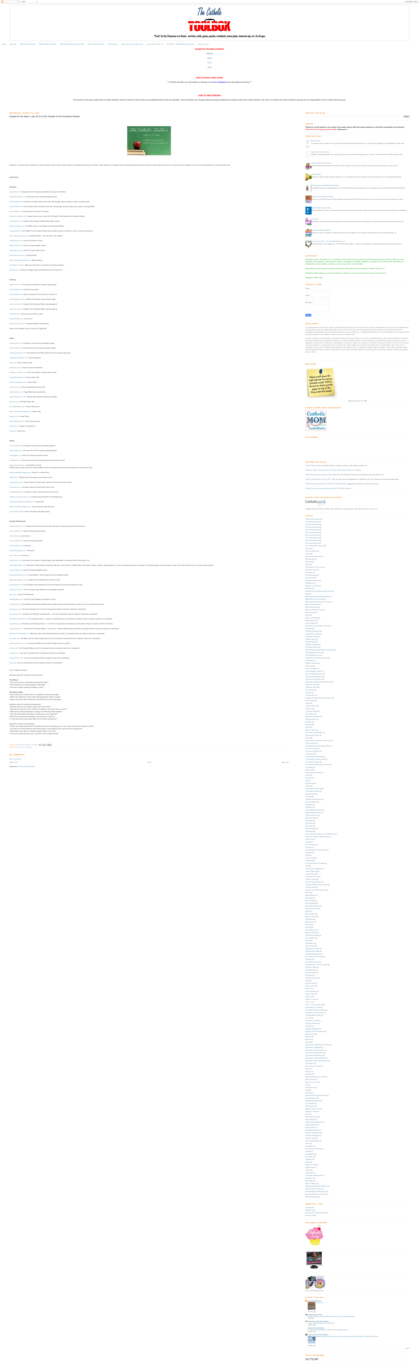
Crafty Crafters (112, 44)
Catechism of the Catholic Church (317, 626)
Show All (407, 1348)
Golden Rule (309, 783)
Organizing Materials (312, 954)
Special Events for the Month (315, 1095)
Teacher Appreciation (312, 1133)
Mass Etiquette (310, 903)
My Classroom (310, 930)
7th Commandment (312, 538)
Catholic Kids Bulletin (316, 1328)
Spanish (308, 1093)
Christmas (308, 666)
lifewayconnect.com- (16, 658)
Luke (209, 63)
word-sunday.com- (15, 211)
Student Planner (311, 1125)
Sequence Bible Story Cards (315, 1077)
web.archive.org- (15, 387)
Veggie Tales (309, 1167)
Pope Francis (310, 983)
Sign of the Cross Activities (320, 152)
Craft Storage (310, 700)
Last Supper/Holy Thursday (314, 863)
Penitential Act (310, 970)
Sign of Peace (310, 1079)
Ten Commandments (312, 1149)
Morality (308, 924)
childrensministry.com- (17, 226)
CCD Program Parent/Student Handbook (325, 185)
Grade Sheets (310, 794)
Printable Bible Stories (313, 1015)
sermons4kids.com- (16, 201)
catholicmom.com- (15, 284)
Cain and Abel (310, 623)
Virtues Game (316, 141)
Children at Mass (311, 663)
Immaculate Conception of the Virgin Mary (319, 834)
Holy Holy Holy (310, 818)
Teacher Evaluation (312, 1135)
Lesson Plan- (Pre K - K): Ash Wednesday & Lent (328, 241)
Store (307, 1114)
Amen (307, 564)
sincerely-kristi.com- (16, 589)
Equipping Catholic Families (318, 1321)
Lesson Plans (310, 874)
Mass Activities (310, 895)
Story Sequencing (311, 1117)
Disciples (308, 722)
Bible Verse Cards (311, 607)
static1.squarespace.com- (18, 382)
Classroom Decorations (313, 679)
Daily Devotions (310, 719)
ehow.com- (13, 363)
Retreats (308, 1037)
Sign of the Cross (311, 1082)
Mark (209, 58)
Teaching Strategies (312, 1141)
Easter (307, 727)
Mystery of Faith (311, 933)
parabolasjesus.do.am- (17, 299)
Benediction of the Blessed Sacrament (318, 591)
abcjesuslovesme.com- (17, 526)
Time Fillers (309, 1157)
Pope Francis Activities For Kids (322, 196)
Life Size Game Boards (313, 882)
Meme (307, 911)
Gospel (307, 786)
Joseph (307, 842)
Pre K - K (308, 1002)
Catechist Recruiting (312, 634)
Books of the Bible (311, 618)
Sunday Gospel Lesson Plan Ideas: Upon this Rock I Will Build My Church (331, 1316)
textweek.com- (14, 270)
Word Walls (309, 1181)
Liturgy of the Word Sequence (315, 890)
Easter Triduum (310, 730)
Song (307, 1090)
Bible (307, 594)
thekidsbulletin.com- (16, 599)
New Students (310, 938)
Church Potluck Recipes (96, 44)
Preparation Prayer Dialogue (315, 1010)
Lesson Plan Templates (313, 868)
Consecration (310, 695)
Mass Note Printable (312, 906)
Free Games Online (312, 762)
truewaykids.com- (15, 231)
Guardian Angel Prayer (313, 799)
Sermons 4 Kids (310, 1215)
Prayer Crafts (310, 994)
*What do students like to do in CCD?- (318, 479)
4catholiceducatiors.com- (18, 197)
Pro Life (308, 1018)
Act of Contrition (310, 551)
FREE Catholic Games (27, 44)
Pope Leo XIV (310, 986)
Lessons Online (310, 879)
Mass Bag (308, 898)
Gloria (307, 775)
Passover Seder (310, 967)
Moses (307, 927)
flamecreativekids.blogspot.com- (20, 260)
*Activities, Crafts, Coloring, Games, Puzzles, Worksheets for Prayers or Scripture (333, 470)
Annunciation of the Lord (313, 567)
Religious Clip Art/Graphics (314, 1031)
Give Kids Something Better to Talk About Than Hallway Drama (328, 1330)
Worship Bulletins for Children (315, 1194)
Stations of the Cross (312, 1109)
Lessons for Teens (311, 876)
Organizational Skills (312, 951)
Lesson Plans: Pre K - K (154, 44)
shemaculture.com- (16, 585)
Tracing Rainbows (314, 1301)
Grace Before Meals (312, 791)
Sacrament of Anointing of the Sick (317, 1045)
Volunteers (309, 1178)
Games (307, 770)
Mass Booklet (310, 900)
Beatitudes (309, 583)
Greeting (308, 796)
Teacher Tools (310, 1138)
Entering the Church (312, 735)
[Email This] (42, 745)
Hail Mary (308, 804)
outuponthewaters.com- (17, 377)
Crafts (307, 703)
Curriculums (309, 714)
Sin (306, 1085)
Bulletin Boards (310, 620)
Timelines (308, 1159)
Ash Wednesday (311, 575)
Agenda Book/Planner (312, 556)
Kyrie (307, 855)
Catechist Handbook (312, 631)
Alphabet (308, 562)
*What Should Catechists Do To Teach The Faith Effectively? (326, 484)
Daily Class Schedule (312, 716)
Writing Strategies (311, 1197)
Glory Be (308, 778)
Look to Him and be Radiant (318, 1334)
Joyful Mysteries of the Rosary (315, 850)
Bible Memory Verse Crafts (314, 599)
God (306, 780)
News (307, 940)
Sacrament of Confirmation (314, 1050)
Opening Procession (312, 949)
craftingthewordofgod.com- (18, 358)
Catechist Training (311, 636)
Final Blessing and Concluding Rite (317, 746)
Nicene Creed (310, 946)
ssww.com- (13, 431)
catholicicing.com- (15, 367)
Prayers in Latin (310, 999)
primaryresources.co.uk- (17, 643)
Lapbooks (308, 860)
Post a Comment (15, 759)
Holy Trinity (309, 823)
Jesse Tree (309, 839)
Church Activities (311, 668)
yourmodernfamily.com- (17, 406)
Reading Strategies (312, 1029)
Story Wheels (310, 1119)
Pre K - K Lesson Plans (313, 1005)
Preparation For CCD (312, 1007)
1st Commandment (312, 522)
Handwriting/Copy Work (313, 810)
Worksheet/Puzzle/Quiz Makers (316, 1186)
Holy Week (315, 219)
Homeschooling (310, 828)
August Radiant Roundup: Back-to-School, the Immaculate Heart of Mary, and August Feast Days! (347, 1336)
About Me (13, 44)
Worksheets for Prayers (313, 1189)
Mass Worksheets (311, 908)
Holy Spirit (308, 820)
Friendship (309, 767)
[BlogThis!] (44, 745)
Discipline (308, 724)
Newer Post (13, 762)
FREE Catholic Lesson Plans (321, 208)
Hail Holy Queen (311, 802)
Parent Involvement (312, 962)
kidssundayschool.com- (17, 255)
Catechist (308, 628)
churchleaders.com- (16, 482)
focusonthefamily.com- (17, 421)
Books (307, 615)
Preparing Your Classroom (314, 1013)
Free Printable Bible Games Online (317, 764)
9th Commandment (312, 543)
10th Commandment (312, 519)
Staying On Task (311, 1111)
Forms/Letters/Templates (314, 756)
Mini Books (309, 919)
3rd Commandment (312, 527)
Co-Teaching (309, 690)
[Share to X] (46, 745)
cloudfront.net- (14, 653)
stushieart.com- (14, 314)
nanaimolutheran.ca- (16, 319)
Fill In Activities (310, 743)
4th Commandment (312, 530)
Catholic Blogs (316, 174)
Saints (307, 1069)
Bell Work (308, 588)
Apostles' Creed (310, 570)
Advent (307, 554)
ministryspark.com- (15, 221)
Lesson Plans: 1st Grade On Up (132, 44)
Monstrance (309, 922)
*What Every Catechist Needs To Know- (319, 474)
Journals (308, 847)
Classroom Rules (311, 684)
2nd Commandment (312, 524)
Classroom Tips (203, 44)
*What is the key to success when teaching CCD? (322, 488)
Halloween (309, 807)
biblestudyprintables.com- (18, 580)
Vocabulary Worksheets (313, 1175)
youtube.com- (14, 402)
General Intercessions (313, 772)
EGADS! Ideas (310, 1210)
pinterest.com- (14, 416)
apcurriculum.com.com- (17, 323)
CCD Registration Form (313, 652)
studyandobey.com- (16, 628)
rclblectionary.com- (15, 240)
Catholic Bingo (310, 639)
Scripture (308, 1074)
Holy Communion (311, 815)
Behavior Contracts (312, 586)
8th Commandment (312, 540)
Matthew (209, 53)
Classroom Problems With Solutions (317, 682)
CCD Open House (311, 647)
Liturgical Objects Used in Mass (316, 884)
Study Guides (310, 1127)
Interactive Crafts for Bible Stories (317, 836)
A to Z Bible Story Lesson (314, 546)
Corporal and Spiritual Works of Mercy (318, 698)
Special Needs (310, 1098)
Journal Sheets (310, 844)
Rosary (307, 1042)
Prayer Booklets (310, 991)
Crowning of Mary (311, 711)
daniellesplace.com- (16, 392)
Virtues (307, 1170)
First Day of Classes (312, 751)
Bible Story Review (311, 604)
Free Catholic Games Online (315, 759)
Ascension (309, 572)
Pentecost (308, 975)
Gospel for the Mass (23, 747)
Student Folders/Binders (313, 1122)
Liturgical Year (310, 887)
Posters (308, 988)
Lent (306, 866)
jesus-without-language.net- (19, 236)
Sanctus (308, 1071)
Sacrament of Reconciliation (315, 1058)
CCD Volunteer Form (312, 655)
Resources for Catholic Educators (317, 1213)
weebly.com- (13, 477)
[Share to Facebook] (48, 745)
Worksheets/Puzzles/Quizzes (315, 1191)
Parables (308, 959)
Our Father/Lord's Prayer (314, 956)
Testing (307, 1151)
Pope (307, 981)
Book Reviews (310, 612)
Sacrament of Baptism (313, 1047)
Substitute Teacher (311, 1130)
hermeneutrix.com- (15, 614)
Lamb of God (309, 858)
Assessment (309, 578)
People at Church (311, 978)
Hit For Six (319, 1302)
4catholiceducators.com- (17, 550)
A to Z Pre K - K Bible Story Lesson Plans (180, 44)
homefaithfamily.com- (16, 492)
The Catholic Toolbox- (16, 265)
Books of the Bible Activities (320, 230)
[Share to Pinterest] (51, 745)
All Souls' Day (310, 559)
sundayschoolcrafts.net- (17, 353)
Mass (307, 892)
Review (307, 1039)
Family (307, 738)
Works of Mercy (310, 1183)
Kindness (308, 852)
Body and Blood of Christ (314, 610)
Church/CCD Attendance (313, 676)
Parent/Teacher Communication (316, 965)
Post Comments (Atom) (27, 766)
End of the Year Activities (313, 732)
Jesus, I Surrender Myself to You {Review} (321, 1323)
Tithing (307, 1162)
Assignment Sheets (312, 580)
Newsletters (309, 943)
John (209, 67)
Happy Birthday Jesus (312, 812)
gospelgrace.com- (15, 609)
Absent (307, 548)
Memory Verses (310, 917)
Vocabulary (309, 1173)
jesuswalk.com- (14, 638)
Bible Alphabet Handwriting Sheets (317, 596)
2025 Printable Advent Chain (321, 163)
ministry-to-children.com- (18, 216)
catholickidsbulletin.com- (17, 565)
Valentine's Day (310, 1165)
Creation (308, 708)
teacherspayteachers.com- (18, 575)
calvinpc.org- (13, 648)
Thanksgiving (310, 1154)
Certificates (309, 660)
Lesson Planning (311, 871)
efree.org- (12, 663)
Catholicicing (309, 1207)
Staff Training (310, 1106)
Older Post (285, 762)
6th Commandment (312, 535)
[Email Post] (39, 744)
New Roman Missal (312, 935)
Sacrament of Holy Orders (314, 1053)
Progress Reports (311, 1023)
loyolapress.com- (15, 192)
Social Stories (310, 1087)
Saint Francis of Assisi (312, 1066)
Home (4, 44)
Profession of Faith (311, 1021)
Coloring (308, 692)
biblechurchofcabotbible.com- (19, 633)
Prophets (308, 1026)
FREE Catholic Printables (47, 44)
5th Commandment (312, 532)
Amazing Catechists (315, 1315)
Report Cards (310, 1034)
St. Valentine (309, 1103)
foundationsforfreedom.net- (18, 619)
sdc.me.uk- (13, 594)
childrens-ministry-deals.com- (19, 497)
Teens (307, 1143)
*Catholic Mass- (310, 465)
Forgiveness (309, 754)
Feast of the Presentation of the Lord (318, 740)
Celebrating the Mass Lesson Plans (72, 44)
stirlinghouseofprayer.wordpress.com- (22, 502)
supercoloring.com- (16, 304)
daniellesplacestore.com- (18, 397)
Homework (309, 831)
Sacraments (309, 1063)
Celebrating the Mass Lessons (315, 658)
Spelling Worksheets (312, 1101)
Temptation (309, 1146)
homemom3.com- (15, 487)
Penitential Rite (310, 972)
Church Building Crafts (313, 671)
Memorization (310, 914)
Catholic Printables (311, 644)
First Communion (311, 748)
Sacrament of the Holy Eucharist (316, 1061)
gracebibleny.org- (15, 624)
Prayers (308, 997)
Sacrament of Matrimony (313, 1055)
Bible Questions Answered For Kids (317, 602)
